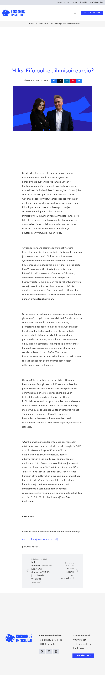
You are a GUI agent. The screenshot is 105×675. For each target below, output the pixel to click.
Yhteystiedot (79, 640)
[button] (75, 13)
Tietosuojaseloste (82, 644)
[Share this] (54, 81)
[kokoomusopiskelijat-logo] (13, 12)
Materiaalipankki (81, 636)
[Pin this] (73, 81)
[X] (49, 651)
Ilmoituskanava (80, 648)
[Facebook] (42, 651)
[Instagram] (56, 651)
